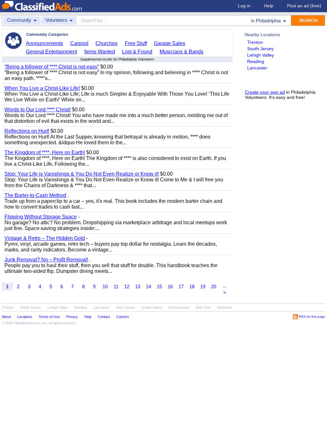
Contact (104, 317)
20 (213, 286)
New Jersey (125, 307)
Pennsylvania (179, 307)
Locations (24, 317)
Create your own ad (265, 92)
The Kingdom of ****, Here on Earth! (44, 152)
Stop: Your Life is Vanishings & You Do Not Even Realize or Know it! (81, 174)
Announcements (44, 43)
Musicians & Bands (181, 51)
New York (203, 307)
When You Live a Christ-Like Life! (42, 88)
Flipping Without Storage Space (40, 216)
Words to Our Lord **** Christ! (37, 109)
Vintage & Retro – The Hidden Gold (44, 238)
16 (170, 286)
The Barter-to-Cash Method (35, 195)
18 (191, 286)
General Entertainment (51, 51)
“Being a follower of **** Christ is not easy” (51, 66)
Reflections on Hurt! (26, 131)
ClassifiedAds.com (27, 323)
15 (159, 286)
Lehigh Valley (260, 55)
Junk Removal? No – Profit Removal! (46, 259)
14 (148, 286)
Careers (122, 317)
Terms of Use (49, 317)
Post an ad (304, 5)
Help (268, 5)
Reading (255, 61)
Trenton (255, 42)
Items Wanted (99, 51)
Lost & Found (137, 51)
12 (126, 286)
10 (105, 286)
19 (202, 286)
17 (181, 286)
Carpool (79, 43)
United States (151, 307)
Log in (244, 5)
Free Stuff (136, 43)
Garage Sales (169, 43)
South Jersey (260, 48)
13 (137, 286)
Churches (106, 43)
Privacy (72, 317)
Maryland (224, 307)
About (6, 317)
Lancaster (257, 67)
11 (116, 286)
